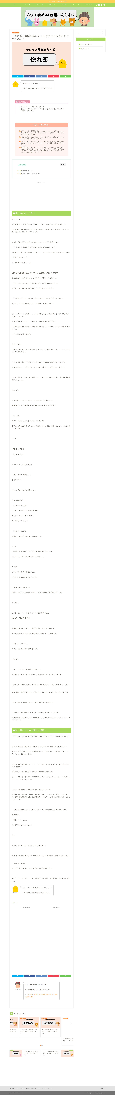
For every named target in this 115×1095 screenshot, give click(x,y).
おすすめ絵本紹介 (86, 44)
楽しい (15, 902)
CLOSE (63, 164)
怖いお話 (64, 4)
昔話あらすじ (15, 32)
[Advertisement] (41, 195)
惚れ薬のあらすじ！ (27, 170)
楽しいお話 (40, 4)
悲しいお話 (76, 4)
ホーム (15, 4)
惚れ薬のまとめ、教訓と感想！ (30, 173)
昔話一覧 (27, 4)
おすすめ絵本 (88, 4)
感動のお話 (52, 4)
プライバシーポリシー (16, 1092)
